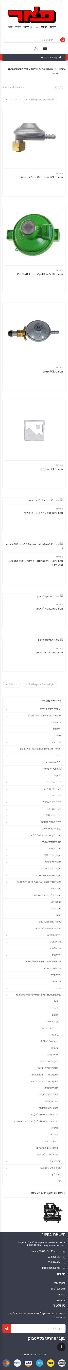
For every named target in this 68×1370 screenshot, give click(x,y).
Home (62, 69)
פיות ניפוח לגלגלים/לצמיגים (48, 928)
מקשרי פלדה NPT (52, 855)
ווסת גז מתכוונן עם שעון (49, 652)
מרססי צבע (56, 908)
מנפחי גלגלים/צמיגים (51, 842)
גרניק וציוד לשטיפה (52, 769)
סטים (58, 915)
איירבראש (56, 742)
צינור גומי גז (52, 1134)
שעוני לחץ (56, 1174)
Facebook (61, 1349)
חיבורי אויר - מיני (53, 782)
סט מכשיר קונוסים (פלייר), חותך (43, 1114)
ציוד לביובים (55, 941)
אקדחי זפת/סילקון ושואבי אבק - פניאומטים (40, 749)
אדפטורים (56, 722)
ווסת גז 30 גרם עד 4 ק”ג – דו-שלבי (43, 513)
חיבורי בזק (56, 795)
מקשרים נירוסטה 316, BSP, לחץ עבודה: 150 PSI (38, 882)
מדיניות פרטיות (58, 1289)
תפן (59, 1181)
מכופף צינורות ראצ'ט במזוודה (44, 1081)
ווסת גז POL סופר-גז (51, 469)
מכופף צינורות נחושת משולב (45, 1074)
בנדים (58, 755)
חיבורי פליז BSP (53, 815)
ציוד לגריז (56, 955)
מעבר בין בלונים (51, 1101)
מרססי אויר (56, 888)
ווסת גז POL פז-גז (53, 372)
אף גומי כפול (52, 1021)
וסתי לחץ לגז (52, 1055)
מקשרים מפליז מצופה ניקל (48, 875)
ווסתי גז (59, 173)
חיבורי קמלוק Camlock (50, 822)
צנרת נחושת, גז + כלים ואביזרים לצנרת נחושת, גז (30, 69)
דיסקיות (57, 775)
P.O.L (56, 1001)
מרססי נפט (56, 902)
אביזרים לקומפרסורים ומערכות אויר (44, 715)
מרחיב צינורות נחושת (48, 1108)
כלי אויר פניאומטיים (52, 828)
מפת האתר (60, 1300)
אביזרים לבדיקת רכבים (50, 709)
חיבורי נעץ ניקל (54, 808)
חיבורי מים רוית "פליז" (51, 802)
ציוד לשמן (56, 981)
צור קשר (61, 1294)
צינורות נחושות (51, 1141)
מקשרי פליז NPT (53, 862)
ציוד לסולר (56, 975)
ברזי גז (55, 1035)
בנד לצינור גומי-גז (50, 1028)
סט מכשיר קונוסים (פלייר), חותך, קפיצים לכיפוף (35, 1121)
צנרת (58, 988)
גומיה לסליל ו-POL (49, 1041)
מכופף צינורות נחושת (48, 1068)
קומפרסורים (55, 1161)
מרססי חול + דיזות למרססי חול (47, 895)
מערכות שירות (54, 848)
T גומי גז (54, 1008)
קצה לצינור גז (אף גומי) (47, 1154)
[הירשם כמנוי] (6, 1328)
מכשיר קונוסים (51, 1088)
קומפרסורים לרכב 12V (50, 1168)
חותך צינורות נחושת (49, 1061)
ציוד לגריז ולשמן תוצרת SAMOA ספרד (42, 961)
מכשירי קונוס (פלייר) (48, 1094)
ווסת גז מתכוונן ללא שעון (49, 609)
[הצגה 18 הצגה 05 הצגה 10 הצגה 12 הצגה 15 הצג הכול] (12, 99)
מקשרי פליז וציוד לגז (51, 868)
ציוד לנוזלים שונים (52, 968)
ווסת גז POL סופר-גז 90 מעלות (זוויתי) (42, 177)
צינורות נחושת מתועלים (47, 1148)
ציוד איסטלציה (54, 935)
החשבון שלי (60, 1283)
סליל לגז (54, 1128)
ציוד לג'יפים (55, 948)
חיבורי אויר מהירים (52, 789)
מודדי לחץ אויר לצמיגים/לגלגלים (46, 835)
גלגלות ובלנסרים (53, 762)
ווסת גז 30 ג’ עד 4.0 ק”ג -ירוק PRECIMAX (40, 274)
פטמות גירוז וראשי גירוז (50, 922)
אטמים (58, 735)
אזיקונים (57, 729)
